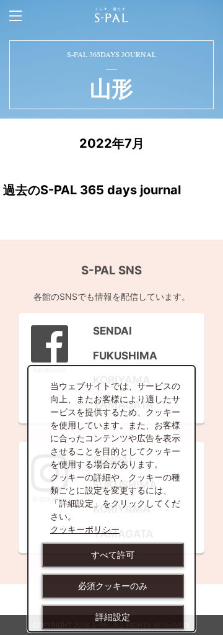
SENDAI (106, 331)
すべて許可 (112, 555)
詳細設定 (112, 617)
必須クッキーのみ (112, 586)
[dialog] (111, 499)
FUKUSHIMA (119, 355)
